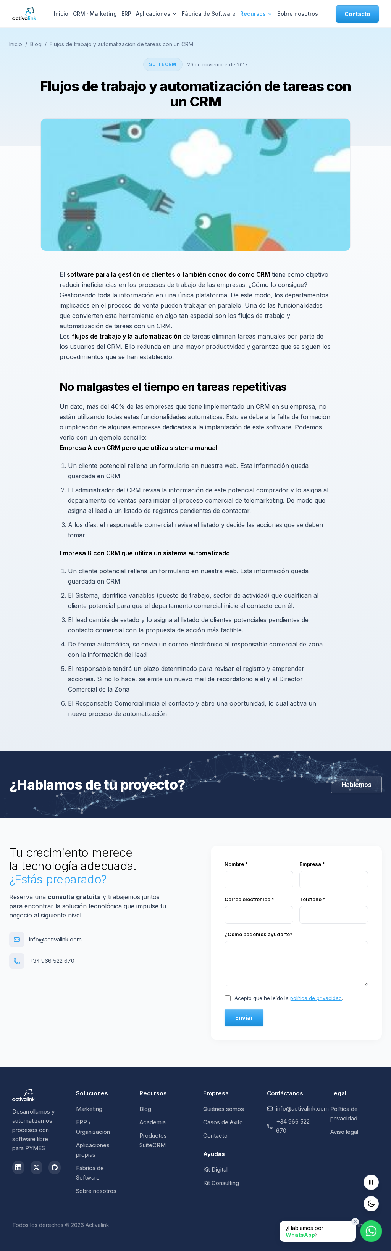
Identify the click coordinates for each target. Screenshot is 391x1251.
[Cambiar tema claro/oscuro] (371, 1203)
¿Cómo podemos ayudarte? (258, 934)
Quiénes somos (223, 1108)
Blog (36, 44)
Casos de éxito (223, 1122)
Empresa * (312, 864)
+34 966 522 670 (51, 960)
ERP (126, 13)
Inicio (61, 13)
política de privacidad (316, 998)
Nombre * (236, 864)
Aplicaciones (153, 13)
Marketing (89, 1108)
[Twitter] (37, 1167)
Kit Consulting (221, 1183)
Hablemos (356, 784)
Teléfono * (312, 899)
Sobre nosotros (297, 13)
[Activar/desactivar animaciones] (371, 1182)
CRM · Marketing (95, 13)
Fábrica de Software (209, 13)
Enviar (244, 1017)
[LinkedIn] (18, 1167)
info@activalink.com (55, 939)
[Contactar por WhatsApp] (371, 1231)
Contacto (357, 14)
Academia (152, 1122)
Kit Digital (215, 1169)
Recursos (253, 13)
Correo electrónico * (249, 899)
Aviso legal (344, 1131)
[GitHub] (54, 1167)
